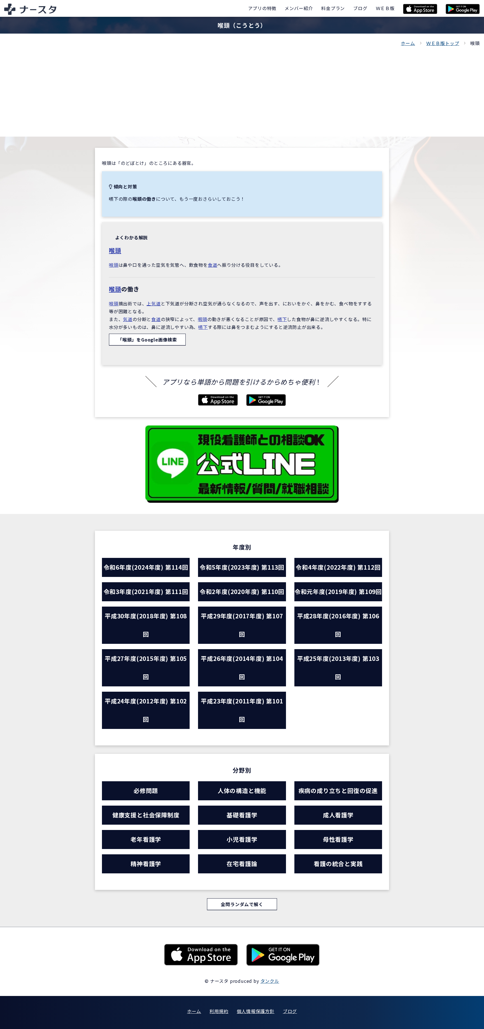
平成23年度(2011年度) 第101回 (242, 710)
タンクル (269, 980)
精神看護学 (146, 863)
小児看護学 (242, 839)
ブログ (290, 1011)
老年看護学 (146, 839)
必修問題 (146, 790)
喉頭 (115, 250)
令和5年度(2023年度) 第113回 (242, 567)
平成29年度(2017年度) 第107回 (242, 625)
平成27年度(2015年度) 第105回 (146, 667)
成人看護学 (338, 815)
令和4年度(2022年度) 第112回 (338, 567)
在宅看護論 (242, 863)
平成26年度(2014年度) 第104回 (242, 667)
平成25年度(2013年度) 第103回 (338, 667)
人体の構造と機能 (242, 790)
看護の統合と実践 (338, 863)
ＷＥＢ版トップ (442, 43)
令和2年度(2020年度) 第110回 (242, 591)
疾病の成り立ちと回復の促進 (338, 790)
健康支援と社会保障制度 (146, 815)
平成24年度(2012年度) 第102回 (146, 710)
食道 (212, 264)
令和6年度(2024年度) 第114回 (146, 567)
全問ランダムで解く (242, 904)
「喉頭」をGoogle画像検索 (147, 339)
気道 (127, 319)
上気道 (153, 303)
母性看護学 (338, 839)
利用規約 (219, 1011)
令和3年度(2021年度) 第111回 (146, 591)
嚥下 (282, 319)
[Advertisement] (242, 89)
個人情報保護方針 (255, 1011)
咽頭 (202, 319)
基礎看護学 (242, 815)
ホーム (408, 43)
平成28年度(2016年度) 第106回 (338, 625)
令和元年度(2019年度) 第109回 (338, 591)
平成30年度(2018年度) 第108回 (146, 625)
